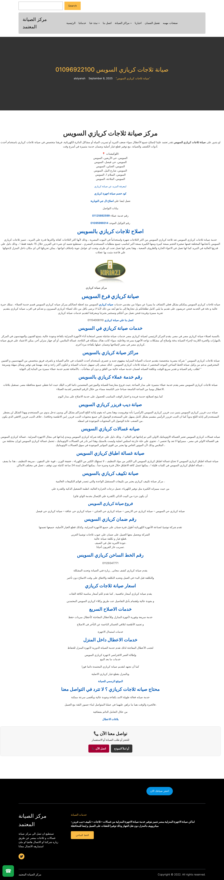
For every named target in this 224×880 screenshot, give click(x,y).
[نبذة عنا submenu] (99, 23)
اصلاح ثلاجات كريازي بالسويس (110, 231)
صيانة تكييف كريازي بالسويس (110, 473)
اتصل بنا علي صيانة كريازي (118, 320)
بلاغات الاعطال (110, 719)
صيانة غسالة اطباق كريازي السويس (110, 453)
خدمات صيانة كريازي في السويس (110, 328)
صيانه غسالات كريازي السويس (110, 428)
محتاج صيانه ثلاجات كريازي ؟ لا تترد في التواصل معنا (110, 689)
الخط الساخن (82, 835)
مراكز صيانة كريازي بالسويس (110, 352)
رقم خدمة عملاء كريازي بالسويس (110, 377)
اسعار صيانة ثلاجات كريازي (110, 585)
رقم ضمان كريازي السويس (110, 519)
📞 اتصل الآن (99, 748)
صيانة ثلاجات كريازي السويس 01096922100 (112, 69)
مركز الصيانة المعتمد (30, 874)
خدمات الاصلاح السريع (110, 609)
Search (72, 5)
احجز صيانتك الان (159, 791)
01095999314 (99, 223)
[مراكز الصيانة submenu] (131, 23)
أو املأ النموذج (121, 748)
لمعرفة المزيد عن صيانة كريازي (110, 186)
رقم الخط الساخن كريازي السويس (110, 555)
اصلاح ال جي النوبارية (102, 200)
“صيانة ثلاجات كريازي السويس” (133, 78)
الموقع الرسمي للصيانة (110, 681)
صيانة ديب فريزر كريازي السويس (110, 404)
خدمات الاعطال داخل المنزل (110, 639)
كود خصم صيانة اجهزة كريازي (110, 193)
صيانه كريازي (106, 304)
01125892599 (101, 215)
